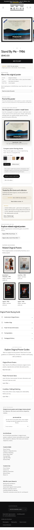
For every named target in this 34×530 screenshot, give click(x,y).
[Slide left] (13, 48)
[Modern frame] (18, 158)
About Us (5, 474)
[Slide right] (20, 48)
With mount (7, 164)
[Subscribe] (27, 426)
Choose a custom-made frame (12, 176)
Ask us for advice (8, 180)
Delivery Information (8, 471)
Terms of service (23, 522)
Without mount (15, 164)
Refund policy (6, 522)
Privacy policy (14, 522)
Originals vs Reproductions (10, 451)
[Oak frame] (13, 158)
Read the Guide (6, 369)
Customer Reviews (7, 485)
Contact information (7, 524)
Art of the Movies (8, 519)
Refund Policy (6, 473)
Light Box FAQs (7, 457)
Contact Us (6, 469)
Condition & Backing (8, 452)
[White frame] (9, 158)
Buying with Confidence (9, 483)
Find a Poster (6, 468)
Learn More (5, 383)
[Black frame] (5, 158)
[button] (3, 7)
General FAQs (6, 459)
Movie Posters (6, 449)
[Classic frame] (22, 158)
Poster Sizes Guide (7, 454)
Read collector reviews (16, 201)
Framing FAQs (6, 456)
